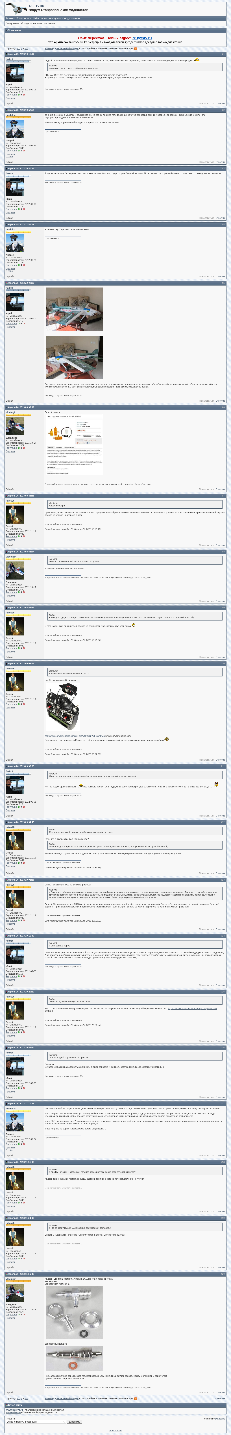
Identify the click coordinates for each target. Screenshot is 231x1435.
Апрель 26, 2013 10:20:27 (20, 991)
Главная (10, 18)
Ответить (220, 103)
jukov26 (10, 500)
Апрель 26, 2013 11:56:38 (20, 1274)
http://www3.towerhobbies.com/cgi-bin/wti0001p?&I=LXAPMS (75, 736)
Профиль (10, 98)
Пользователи (23, 18)
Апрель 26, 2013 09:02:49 (20, 663)
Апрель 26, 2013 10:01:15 (20, 880)
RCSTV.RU (36, 6)
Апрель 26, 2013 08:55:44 (20, 551)
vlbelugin (11, 412)
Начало (49, 48)
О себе (9, 156)
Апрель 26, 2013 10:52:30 (20, 1047)
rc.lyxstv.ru (142, 38)
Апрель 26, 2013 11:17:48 (20, 1103)
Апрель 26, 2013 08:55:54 (20, 607)
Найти (36, 18)
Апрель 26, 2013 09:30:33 (20, 766)
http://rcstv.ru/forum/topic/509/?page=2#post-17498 (192, 1008)
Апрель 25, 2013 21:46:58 (20, 224)
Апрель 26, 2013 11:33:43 (20, 1218)
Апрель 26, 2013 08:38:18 (20, 407)
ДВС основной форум (67, 48)
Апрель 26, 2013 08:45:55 (20, 496)
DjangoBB (220, 1418)
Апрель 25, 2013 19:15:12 (20, 54)
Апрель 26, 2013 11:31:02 (20, 1162)
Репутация (11, 94)
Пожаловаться (206, 103)
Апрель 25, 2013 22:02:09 (20, 283)
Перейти (10, 1418)
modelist (11, 115)
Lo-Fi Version (115, 1430)
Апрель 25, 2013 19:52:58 (20, 110)
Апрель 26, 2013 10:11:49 (20, 936)
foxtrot (9, 59)
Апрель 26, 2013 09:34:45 (20, 822)
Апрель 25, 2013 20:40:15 (20, 168)
